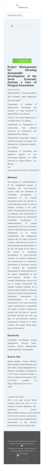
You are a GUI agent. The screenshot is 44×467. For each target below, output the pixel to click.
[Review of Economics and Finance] (22, 7)
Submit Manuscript (14, 15)
